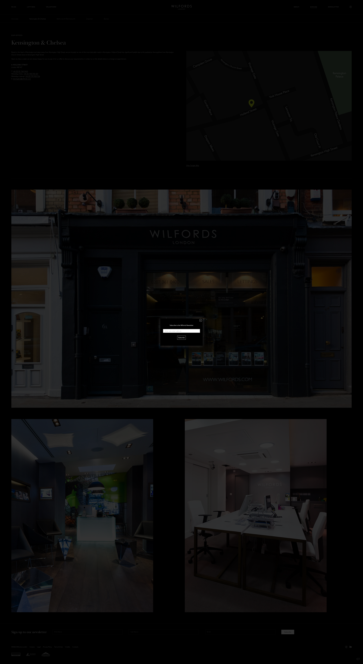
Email (165, 328)
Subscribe (181, 338)
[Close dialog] (201, 320)
